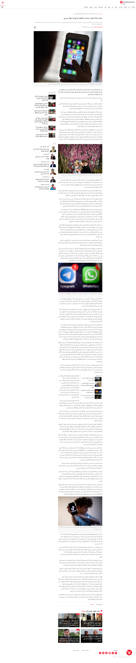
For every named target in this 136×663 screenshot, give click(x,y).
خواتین (125, 7)
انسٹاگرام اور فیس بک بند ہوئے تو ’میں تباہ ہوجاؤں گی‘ (87, 391)
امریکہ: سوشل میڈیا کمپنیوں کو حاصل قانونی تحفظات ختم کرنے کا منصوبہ (87, 385)
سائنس (95, 7)
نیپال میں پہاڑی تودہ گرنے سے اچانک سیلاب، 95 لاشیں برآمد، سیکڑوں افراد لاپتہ (41, 105)
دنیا (129, 7)
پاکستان (133, 7)
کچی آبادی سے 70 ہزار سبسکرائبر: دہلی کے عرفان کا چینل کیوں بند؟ (68, 639)
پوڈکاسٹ (86, 7)
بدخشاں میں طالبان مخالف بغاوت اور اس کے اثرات (42, 180)
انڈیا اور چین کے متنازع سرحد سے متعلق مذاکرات (41, 135)
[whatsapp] (100, 653)
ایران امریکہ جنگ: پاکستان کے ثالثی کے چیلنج (41, 150)
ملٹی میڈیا (101, 7)
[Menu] (2, 3)
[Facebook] (116, 653)
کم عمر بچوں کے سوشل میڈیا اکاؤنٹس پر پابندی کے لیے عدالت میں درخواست (68, 623)
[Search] (2, 7)
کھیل (109, 7)
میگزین (90, 7)
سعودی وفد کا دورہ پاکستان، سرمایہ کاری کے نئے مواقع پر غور (41, 112)
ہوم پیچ (100, 13)
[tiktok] (103, 653)
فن (112, 7)
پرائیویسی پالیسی (76, 650)
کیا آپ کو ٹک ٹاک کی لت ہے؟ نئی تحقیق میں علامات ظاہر (87, 396)
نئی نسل (120, 7)
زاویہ (105, 7)
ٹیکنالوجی (92, 604)
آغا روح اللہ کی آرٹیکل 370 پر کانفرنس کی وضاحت (41, 188)
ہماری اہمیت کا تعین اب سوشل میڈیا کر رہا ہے (88, 379)
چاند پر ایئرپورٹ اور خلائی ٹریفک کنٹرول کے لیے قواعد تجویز (41, 98)
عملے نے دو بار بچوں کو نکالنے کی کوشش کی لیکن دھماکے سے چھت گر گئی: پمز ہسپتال (41, 121)
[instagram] (109, 653)
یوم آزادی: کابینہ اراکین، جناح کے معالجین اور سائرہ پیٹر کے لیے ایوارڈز (91, 638)
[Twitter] (113, 653)
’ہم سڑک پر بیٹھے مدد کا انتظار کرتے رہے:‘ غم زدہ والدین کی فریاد (42, 129)
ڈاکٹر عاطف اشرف (98, 27)
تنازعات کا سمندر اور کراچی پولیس (42, 157)
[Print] (35, 27)
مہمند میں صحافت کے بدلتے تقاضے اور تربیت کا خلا (92, 624)
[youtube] (106, 653)
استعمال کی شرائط (85, 650)
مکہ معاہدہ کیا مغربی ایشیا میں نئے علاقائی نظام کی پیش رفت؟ (41, 165)
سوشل (116, 7)
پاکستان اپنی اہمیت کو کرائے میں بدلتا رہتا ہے (42, 173)
